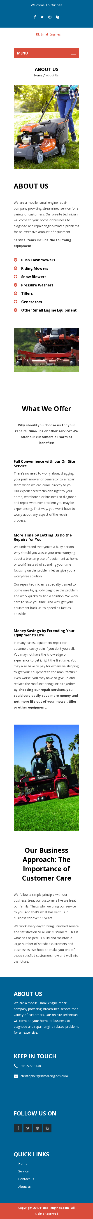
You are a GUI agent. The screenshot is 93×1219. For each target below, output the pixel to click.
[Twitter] (42, 17)
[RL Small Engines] (46, 38)
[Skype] (57, 17)
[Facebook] (35, 17)
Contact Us (26, 1179)
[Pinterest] (50, 17)
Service (23, 1171)
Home (38, 75)
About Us (24, 1186)
